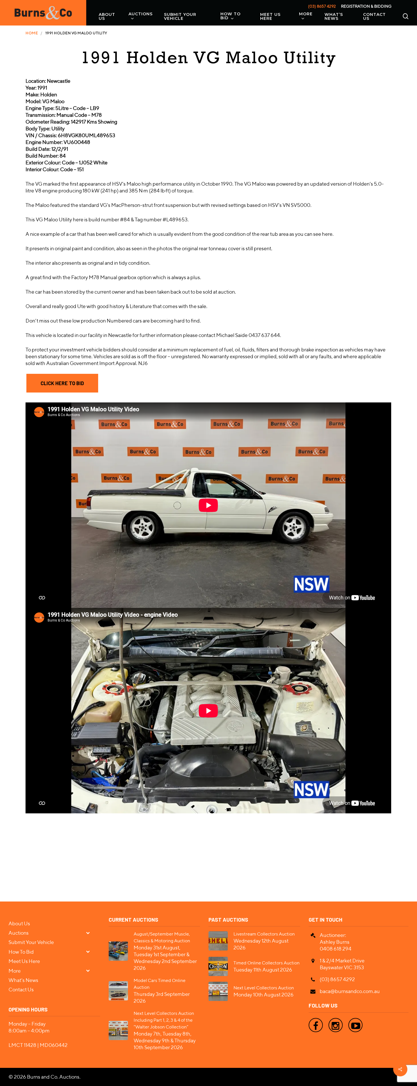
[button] (62, 383)
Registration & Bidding (366, 6)
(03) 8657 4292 (322, 6)
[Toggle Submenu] (90, 932)
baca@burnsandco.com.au (350, 991)
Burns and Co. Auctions (53, 1077)
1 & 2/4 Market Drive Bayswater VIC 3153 (342, 964)
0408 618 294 (335, 949)
